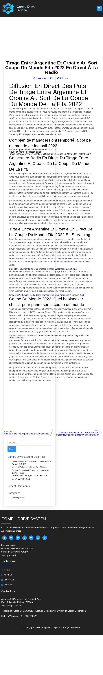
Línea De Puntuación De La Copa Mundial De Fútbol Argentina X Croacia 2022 (46, 295)
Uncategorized (18, 498)
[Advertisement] (51, 39)
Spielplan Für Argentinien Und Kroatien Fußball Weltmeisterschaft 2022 (43, 269)
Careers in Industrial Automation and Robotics (31, 461)
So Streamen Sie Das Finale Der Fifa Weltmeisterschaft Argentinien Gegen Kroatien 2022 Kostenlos (49, 336)
